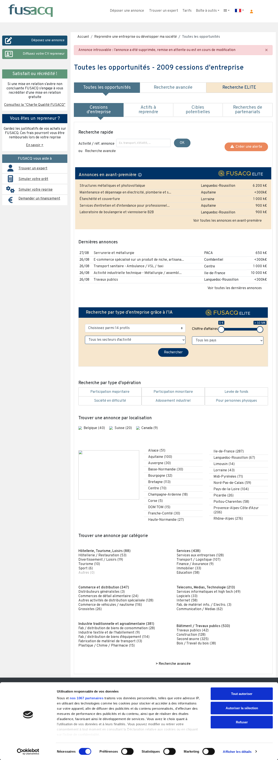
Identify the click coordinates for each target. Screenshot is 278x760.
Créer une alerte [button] (248, 147)
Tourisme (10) (89, 564)
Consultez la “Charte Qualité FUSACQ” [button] (34, 105)
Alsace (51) (156, 451)
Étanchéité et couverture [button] (99, 199)
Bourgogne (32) (160, 476)
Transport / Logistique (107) (198, 560)
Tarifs (187, 11)
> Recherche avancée (173, 664)
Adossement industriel (173, 401)
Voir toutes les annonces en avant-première (227, 221)
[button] (251, 11)
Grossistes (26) (90, 609)
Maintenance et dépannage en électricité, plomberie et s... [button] (125, 192)
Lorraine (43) (224, 470)
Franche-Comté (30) (164, 513)
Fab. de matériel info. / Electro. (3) (204, 605)
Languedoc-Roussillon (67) (234, 458)
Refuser (242, 722)
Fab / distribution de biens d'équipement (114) (113, 637)
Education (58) (188, 573)
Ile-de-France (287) (228, 451)
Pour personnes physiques (236, 401)
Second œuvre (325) (192, 639)
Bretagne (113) (159, 482)
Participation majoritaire (109, 392)
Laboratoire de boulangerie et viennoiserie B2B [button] (116, 212)
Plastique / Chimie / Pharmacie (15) (106, 646)
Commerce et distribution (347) (103, 587)
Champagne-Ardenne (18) (168, 495)
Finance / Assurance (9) (195, 564)
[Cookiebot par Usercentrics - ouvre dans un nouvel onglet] (28, 751)
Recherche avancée (100, 151)
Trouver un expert (163, 11)
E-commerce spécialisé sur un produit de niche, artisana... (139, 260)
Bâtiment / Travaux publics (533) (203, 626)
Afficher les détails (237, 751)
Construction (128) (191, 635)
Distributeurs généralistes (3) (101, 592)
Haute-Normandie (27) (166, 520)
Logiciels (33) (187, 596)
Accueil (83, 37)
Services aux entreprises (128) (200, 555)
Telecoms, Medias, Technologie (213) (206, 587)
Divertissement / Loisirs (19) (100, 560)
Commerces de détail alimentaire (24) (108, 596)
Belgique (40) (95, 428)
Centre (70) (157, 488)
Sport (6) (85, 568)
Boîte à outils (206, 11)
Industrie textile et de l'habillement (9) (109, 633)
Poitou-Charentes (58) (231, 502)
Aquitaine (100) (160, 457)
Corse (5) (155, 501)
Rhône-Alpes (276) (228, 519)
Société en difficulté (110, 401)
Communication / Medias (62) (200, 609)
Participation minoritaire (173, 392)
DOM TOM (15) (159, 507)
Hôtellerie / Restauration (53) (102, 555)
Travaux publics (106, 280)
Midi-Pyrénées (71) (228, 477)
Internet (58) (187, 600)
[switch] (127, 751)
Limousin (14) (224, 464)
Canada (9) (149, 428)
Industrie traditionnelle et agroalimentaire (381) (116, 624)
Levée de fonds (236, 392)
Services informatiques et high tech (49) (208, 592)
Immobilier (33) (189, 568)
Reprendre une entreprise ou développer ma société (135, 37)
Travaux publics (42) (192, 630)
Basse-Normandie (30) (165, 469)
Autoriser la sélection (242, 708)
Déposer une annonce (127, 11)
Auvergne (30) (159, 463)
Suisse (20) (123, 428)
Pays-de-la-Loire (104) (231, 489)
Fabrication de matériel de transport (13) (110, 641)
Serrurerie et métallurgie (114, 253)
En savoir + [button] (34, 145)
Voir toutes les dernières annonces (234, 288)
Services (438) (188, 551)
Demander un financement (39, 199)
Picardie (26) (223, 495)
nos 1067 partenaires (86, 698)
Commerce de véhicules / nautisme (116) (110, 605)
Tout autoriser (241, 694)
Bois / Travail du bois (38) (196, 643)
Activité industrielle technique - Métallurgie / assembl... (138, 273)
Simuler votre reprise (35, 190)
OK (182, 143)
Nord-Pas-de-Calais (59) (232, 483)
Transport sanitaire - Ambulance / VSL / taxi (128, 266)
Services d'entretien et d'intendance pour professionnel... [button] (124, 206)
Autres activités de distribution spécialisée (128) (115, 600)
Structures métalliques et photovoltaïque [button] (112, 186)
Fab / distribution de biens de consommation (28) (116, 628)
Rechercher (173, 352)
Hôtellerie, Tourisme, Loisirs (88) (104, 551)
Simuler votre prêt (33, 179)
